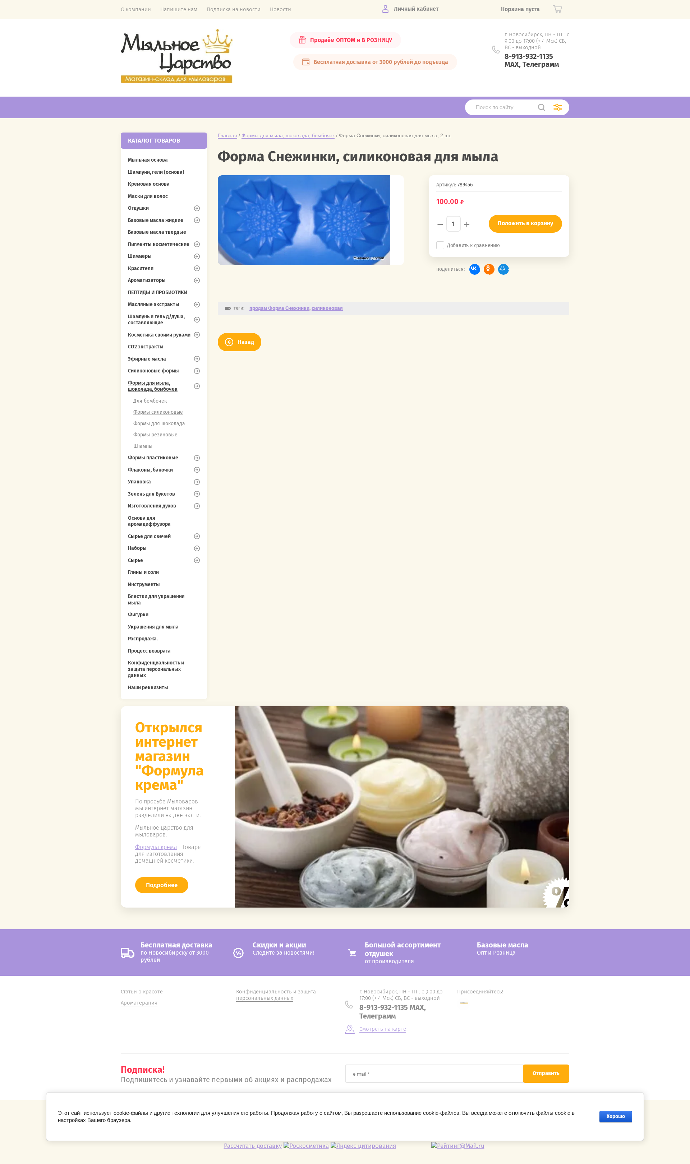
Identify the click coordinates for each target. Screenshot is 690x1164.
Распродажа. (143, 639)
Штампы (142, 446)
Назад (246, 342)
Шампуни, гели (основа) (156, 172)
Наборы (137, 548)
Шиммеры (140, 256)
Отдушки (138, 208)
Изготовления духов (152, 506)
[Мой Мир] (503, 269)
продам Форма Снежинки (279, 308)
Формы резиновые (155, 435)
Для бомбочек (150, 401)
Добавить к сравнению (473, 245)
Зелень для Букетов (151, 494)
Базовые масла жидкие (155, 220)
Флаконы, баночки (150, 470)
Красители (140, 268)
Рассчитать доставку (253, 1146)
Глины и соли (143, 572)
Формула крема (156, 847)
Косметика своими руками (159, 335)
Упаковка (139, 482)
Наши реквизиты (148, 688)
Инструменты (144, 584)
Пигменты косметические (158, 244)
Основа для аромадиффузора (149, 521)
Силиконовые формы (153, 371)
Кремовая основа (149, 184)
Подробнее (162, 885)
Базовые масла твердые (157, 232)
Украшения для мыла (153, 627)
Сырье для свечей (149, 536)
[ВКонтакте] (474, 269)
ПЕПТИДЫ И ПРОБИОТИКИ (157, 292)
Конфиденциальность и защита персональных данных (156, 669)
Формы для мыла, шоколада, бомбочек (153, 386)
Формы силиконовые (158, 412)
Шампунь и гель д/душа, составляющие (156, 320)
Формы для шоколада (159, 424)
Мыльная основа (148, 160)
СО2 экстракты (146, 347)
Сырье (135, 560)
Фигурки (138, 615)
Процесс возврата (149, 651)
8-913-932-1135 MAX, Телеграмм (532, 60)
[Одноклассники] (489, 269)
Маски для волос (148, 196)
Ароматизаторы (147, 280)
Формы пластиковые (153, 458)
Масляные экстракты (153, 304)
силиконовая (327, 308)
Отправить (546, 1073)
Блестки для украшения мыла (156, 599)
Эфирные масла (147, 359)
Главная (227, 135)
